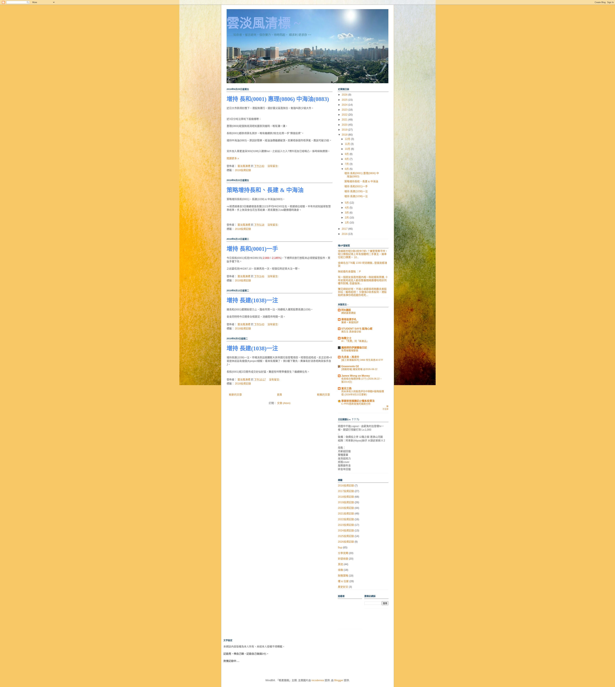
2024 (345, 104)
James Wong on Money (355, 375)
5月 (347, 202)
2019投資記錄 (346, 502)
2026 (345, 94)
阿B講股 (346, 310)
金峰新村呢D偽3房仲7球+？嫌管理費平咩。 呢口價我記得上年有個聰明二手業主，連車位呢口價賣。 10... (363, 254)
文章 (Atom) (283, 403)
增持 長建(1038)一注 (252, 300)
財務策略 (343, 575)
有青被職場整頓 (349, 350)
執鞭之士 (346, 338)
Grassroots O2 (350, 366)
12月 (348, 139)
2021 (345, 119)
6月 (347, 169)
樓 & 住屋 (343, 581)
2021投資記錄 (346, 513)
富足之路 (346, 388)
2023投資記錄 (346, 525)
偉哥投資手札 (349, 319)
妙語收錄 (343, 558)
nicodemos (318, 680)
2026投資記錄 (346, 541)
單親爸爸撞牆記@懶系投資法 (358, 401)
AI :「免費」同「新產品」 (355, 341)
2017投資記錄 (346, 491)
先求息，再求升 (350, 357)
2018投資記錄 (243, 170)
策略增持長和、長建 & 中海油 (265, 190)
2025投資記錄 (346, 536)
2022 (345, 114)
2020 (345, 124)
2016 (345, 234)
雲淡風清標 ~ (264, 23)
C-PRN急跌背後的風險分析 (356, 403)
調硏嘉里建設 (348, 312)
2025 (345, 99)
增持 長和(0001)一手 (252, 249)
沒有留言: (273, 166)
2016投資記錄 (346, 485)
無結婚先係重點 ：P (349, 271)
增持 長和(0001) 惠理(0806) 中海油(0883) (278, 99)
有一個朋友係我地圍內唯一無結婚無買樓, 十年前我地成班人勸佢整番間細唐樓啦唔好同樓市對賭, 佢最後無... (363, 280)
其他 (340, 564)
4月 (347, 207)
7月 (347, 164)
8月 (347, 159)
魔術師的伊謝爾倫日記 (354, 347)
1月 (347, 222)
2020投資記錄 (346, 508)
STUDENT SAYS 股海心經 (356, 328)
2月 (347, 217)
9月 (347, 154)
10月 (348, 149)
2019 (345, 129)
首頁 (279, 394)
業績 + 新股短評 (349, 322)
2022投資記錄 (346, 519)
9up (340, 547)
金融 (340, 570)
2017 (345, 228)
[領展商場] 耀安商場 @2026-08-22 (359, 369)
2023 (345, 109)
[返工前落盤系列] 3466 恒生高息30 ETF (362, 360)
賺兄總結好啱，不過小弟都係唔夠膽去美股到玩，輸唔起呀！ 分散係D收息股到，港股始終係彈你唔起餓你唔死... (362, 292)
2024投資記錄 (346, 530)
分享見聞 (343, 553)
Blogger (338, 680)
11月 (348, 144)
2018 (345, 134)
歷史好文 (343, 587)
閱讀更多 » (233, 158)
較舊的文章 (323, 394)
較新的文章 (235, 394)
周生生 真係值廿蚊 (351, 331)
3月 (347, 212)
